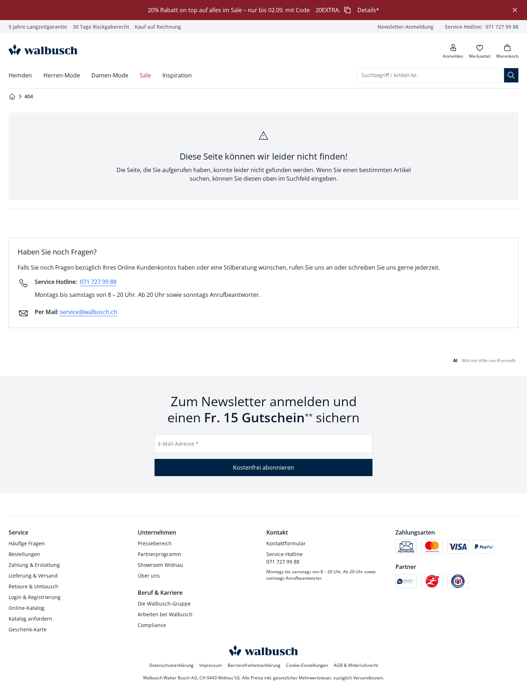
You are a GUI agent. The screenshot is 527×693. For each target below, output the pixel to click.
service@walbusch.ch (88, 312)
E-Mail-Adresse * (178, 443)
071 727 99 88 (98, 282)
